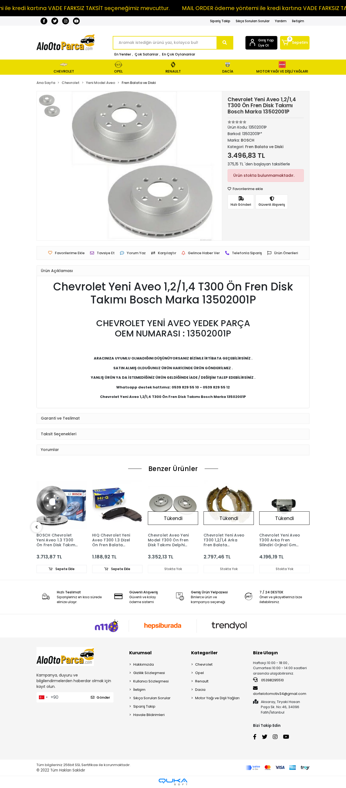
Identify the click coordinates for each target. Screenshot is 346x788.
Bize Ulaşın (265, 653)
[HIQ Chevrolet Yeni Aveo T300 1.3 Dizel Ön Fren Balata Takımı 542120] (117, 505)
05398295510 (272, 680)
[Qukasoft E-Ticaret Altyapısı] (173, 782)
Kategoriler (204, 653)
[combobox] (43, 697)
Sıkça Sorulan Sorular (253, 21)
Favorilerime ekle (247, 188)
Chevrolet (203, 664)
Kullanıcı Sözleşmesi (151, 681)
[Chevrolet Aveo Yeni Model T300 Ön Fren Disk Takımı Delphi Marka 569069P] (173, 505)
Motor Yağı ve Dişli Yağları (217, 698)
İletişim (298, 21)
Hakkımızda (143, 664)
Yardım (281, 21)
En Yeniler (122, 54)
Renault (201, 681)
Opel (199, 672)
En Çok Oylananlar (178, 54)
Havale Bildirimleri (149, 714)
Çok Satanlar (146, 54)
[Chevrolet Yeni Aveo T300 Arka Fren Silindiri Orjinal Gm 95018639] (284, 505)
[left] (36, 527)
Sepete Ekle (65, 569)
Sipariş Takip (220, 21)
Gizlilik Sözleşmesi (149, 672)
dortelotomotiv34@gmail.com (279, 693)
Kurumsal (140, 653)
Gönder (103, 697)
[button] (295, 43)
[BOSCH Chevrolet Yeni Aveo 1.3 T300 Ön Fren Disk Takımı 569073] (61, 505)
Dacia (200, 689)
